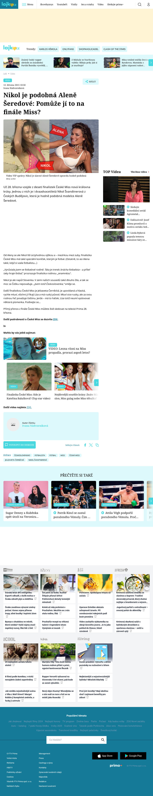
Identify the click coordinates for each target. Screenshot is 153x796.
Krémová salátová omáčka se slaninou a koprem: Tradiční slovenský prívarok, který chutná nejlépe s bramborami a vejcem (131, 597)
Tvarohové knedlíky (68, 730)
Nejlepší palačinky (89, 730)
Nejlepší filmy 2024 (33, 721)
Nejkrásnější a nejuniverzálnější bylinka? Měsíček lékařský (94, 678)
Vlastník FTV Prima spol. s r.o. (19, 781)
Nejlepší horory (52, 721)
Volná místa (12, 758)
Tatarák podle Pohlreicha (91, 726)
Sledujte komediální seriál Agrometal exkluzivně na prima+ (136, 213)
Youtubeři (62, 4)
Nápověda (43, 777)
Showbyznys (46, 4)
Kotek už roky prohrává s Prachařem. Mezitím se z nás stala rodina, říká (55, 610)
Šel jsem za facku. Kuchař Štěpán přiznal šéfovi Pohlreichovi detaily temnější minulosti (56, 597)
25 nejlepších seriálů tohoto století (18, 663)
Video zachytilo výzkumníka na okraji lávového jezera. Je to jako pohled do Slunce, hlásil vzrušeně (95, 626)
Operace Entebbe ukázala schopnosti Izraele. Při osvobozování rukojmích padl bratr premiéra (93, 612)
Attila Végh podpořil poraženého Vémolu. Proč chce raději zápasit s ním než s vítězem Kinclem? (118, 515)
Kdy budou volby (116, 721)
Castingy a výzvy (46, 763)
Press (41, 758)
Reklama (10, 763)
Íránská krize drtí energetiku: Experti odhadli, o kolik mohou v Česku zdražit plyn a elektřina (20, 595)
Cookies (10, 777)
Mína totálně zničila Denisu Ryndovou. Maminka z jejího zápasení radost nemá (135, 63)
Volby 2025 (56, 726)
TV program (68, 721)
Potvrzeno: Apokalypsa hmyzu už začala (95, 594)
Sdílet (91, 82)
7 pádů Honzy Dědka (38, 726)
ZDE (55, 319)
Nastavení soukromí (47, 786)
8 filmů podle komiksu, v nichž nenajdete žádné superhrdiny (19, 678)
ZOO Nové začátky (136, 721)
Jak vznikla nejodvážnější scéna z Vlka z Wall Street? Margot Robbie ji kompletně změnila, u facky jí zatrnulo (20, 696)
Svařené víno (70, 726)
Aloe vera (111, 726)
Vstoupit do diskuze (21, 444)
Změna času (82, 721)
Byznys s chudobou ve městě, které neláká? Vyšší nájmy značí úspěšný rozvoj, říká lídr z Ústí (20, 624)
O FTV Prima (12, 753)
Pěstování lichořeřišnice (130, 726)
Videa (100, 4)
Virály (74, 4)
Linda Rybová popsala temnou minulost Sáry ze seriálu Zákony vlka (137, 238)
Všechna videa (139, 171)
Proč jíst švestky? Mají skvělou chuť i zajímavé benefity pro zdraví (93, 694)
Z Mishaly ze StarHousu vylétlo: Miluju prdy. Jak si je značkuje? (84, 62)
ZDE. (29, 407)
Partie (94, 721)
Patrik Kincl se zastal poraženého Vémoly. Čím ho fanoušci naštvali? (72, 515)
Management (44, 753)
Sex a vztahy (87, 4)
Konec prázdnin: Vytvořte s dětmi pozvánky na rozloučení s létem (95, 663)
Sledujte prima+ (115, 4)
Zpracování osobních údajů (50, 772)
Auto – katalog (18, 726)
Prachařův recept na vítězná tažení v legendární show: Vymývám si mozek (55, 624)
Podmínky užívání (14, 772)
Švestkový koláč (109, 730)
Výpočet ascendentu (46, 730)
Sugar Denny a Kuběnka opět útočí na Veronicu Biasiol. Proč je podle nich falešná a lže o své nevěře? (23, 515)
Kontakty (42, 767)
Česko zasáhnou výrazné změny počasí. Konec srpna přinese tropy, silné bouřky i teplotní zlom (20, 610)
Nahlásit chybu (13, 786)
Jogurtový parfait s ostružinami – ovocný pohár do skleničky (132, 609)
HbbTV (10, 767)
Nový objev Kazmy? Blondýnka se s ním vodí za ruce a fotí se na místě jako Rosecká (58, 694)
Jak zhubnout (15, 721)
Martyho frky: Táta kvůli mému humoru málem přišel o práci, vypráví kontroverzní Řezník (56, 665)
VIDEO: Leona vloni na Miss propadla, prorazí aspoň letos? (69, 350)
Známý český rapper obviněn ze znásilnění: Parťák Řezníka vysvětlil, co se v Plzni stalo (34, 63)
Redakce (42, 781)
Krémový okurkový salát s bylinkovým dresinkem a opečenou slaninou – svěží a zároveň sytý (129, 626)
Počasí (102, 721)
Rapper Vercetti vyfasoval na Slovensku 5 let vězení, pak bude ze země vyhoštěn (57, 679)
